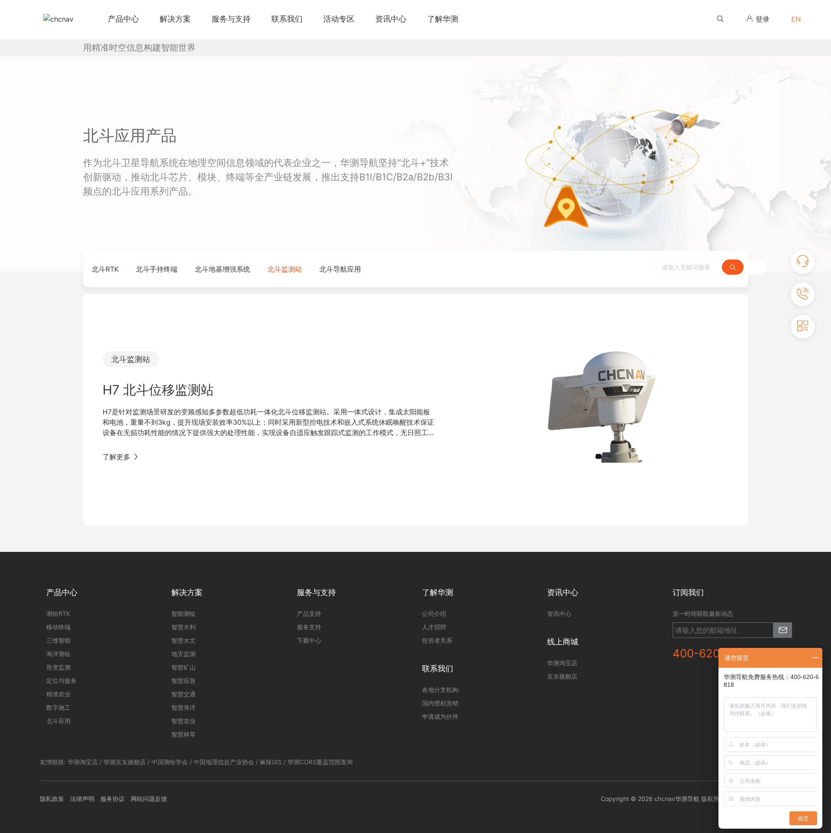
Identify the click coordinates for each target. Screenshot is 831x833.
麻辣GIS (271, 762)
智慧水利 (183, 627)
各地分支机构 (440, 689)
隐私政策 (52, 798)
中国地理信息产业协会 (223, 762)
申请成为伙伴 (440, 716)
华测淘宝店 (83, 762)
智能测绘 (183, 613)
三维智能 (58, 640)
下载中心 (309, 640)
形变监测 (58, 667)
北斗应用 (58, 720)
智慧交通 (183, 694)
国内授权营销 (440, 703)
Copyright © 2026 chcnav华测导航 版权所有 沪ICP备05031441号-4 (696, 798)
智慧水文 (183, 640)
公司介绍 (434, 613)
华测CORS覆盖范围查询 (320, 762)
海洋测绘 (58, 653)
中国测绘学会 (169, 762)
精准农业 (58, 694)
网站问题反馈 (149, 798)
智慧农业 (183, 720)
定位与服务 (61, 680)
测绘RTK (58, 613)
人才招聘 (434, 627)
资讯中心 (559, 613)
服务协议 (112, 798)
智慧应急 (183, 680)
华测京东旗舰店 (124, 762)
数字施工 (58, 707)
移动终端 (58, 627)
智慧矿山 (183, 667)
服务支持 (309, 627)
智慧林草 (183, 734)
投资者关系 (437, 640)
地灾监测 (183, 653)
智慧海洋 (183, 707)
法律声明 (82, 798)
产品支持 (309, 613)
